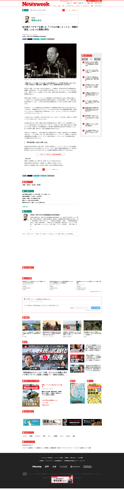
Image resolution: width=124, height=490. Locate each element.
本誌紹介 (89, 1)
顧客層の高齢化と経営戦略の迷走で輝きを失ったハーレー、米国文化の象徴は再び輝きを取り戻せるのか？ (91, 109)
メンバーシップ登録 (59, 457)
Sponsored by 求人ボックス (96, 291)
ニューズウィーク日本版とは (47, 457)
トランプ (25, 436)
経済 (59, 5)
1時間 (85, 59)
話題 (92, 5)
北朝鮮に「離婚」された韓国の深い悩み (31, 198)
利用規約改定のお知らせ (27, 445)
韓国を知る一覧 (30, 233)
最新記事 (75, 3)
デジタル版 (45, 402)
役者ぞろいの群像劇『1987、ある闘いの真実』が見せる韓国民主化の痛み (43, 165)
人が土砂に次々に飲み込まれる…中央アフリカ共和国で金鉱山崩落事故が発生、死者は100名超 (92, 78)
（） (34, 36)
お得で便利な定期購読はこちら (50, 400)
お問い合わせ (72, 457)
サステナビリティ (98, 5)
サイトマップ (82, 460)
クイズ (61, 436)
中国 (44, 436)
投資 (74, 436)
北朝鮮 (30, 436)
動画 (92, 3)
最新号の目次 (45, 405)
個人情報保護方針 (58, 460)
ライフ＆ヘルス (86, 5)
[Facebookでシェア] (24, 39)
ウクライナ (37, 436)
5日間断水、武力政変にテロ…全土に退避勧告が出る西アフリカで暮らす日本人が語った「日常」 (92, 94)
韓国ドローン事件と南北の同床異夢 (30, 200)
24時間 (91, 59)
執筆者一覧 (81, 3)
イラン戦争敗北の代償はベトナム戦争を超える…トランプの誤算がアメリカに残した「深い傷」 (91, 132)
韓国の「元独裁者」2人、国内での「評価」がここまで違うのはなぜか (42, 160)
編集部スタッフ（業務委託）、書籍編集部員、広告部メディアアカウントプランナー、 (55, 447)
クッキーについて (49, 460)
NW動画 (55, 436)
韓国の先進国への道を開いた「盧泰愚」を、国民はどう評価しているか (42, 163)
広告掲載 (66, 457)
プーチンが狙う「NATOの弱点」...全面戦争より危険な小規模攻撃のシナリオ (92, 102)
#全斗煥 (39, 10)
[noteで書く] (43, 39)
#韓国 (31, 10)
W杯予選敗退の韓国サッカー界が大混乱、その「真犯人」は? (36, 194)
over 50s (68, 436)
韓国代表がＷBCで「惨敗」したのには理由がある (33, 202)
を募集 (89, 447)
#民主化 (35, 10)
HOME (23, 233)
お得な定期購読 (97, 1)
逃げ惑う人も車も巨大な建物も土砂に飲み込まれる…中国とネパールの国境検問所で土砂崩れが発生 (91, 63)
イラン (49, 436)
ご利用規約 (41, 460)
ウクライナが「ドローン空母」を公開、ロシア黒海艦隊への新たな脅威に (91, 71)
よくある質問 (80, 457)
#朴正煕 (44, 10)
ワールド (54, 5)
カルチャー (78, 5)
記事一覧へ (25, 206)
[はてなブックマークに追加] (36, 39)
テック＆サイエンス (70, 5)
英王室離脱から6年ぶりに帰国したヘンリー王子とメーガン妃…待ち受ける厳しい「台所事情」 (92, 86)
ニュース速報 (87, 3)
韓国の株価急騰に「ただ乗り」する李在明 (31, 196)
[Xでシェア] (29, 39)
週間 (97, 59)
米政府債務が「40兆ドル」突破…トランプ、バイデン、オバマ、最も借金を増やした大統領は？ (91, 117)
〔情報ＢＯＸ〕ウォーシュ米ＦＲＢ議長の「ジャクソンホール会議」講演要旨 (91, 124)
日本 (63, 5)
